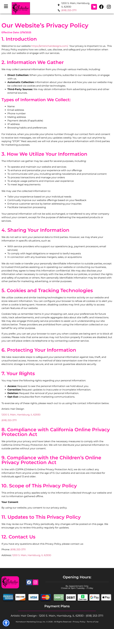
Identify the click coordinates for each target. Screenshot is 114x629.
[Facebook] (101, 7)
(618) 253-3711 (69, 10)
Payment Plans (57, 606)
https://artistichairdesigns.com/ (49, 46)
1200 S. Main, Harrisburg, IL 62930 (21, 414)
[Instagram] (109, 7)
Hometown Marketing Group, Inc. (31, 622)
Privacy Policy (79, 622)
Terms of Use (92, 622)
